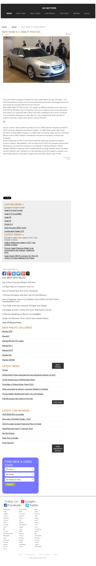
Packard (21, 538)
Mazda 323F (7, 331)
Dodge (37, 518)
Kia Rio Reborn (8, 433)
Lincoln (5, 531)
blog (87, 13)
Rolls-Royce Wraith (10, 438)
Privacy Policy (31, 554)
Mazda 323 (6, 355)
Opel (4, 538)
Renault (5, 542)
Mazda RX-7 (7, 346)
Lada (20, 529)
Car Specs (50, 13)
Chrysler (37, 513)
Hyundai (5, 524)
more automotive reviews (57, 448)
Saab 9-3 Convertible (13, 214)
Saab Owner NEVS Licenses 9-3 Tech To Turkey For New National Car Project (21, 257)
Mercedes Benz (8, 533)
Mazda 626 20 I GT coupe (13, 341)
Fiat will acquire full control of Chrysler (17, 399)
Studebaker (22, 544)
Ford (36, 520)
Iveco (5, 527)
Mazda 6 (5, 336)
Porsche (37, 540)
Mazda (37, 531)
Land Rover (38, 529)
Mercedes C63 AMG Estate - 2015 (16, 419)
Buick (36, 511)
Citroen (5, 516)
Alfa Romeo (6, 509)
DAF (36, 516)
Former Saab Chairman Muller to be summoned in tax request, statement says (19, 250)
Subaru (37, 544)
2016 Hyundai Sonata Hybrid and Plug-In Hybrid (21, 424)
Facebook (14, 505)
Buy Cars (21, 13)
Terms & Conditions (44, 554)
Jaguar (21, 527)
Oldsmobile (38, 535)
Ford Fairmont (8, 443)
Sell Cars (35, 13)
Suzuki (5, 546)
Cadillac (5, 513)
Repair (76, 13)
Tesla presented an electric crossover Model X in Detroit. (25, 389)
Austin (5, 511)
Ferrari (5, 520)
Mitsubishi (6, 535)
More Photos (58, 366)
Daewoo (21, 516)
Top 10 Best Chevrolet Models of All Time (19, 282)
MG (36, 533)
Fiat (20, 520)
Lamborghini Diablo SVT (14, 231)
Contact (20, 554)
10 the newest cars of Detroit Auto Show (18, 380)
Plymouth (6, 540)
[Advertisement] (41, 90)
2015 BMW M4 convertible (13, 414)
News (9, 13)
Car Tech (64, 13)
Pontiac (21, 540)
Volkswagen (38, 546)
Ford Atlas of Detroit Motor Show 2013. (18, 384)
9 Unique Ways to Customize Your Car (18, 287)
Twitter (33, 505)
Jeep (36, 527)
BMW (20, 511)
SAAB (20, 542)
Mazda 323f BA (8, 360)
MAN (20, 531)
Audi (36, 509)
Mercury (21, 533)
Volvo (5, 549)
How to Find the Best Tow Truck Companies (20, 291)
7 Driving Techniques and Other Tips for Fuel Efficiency (24, 295)
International (22, 524)
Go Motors (49, 8)
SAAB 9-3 (8, 224)
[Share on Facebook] (4, 273)
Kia (4, 529)
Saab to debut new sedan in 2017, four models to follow (20, 244)
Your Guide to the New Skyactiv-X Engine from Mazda (24, 306)
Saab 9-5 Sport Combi (13, 210)
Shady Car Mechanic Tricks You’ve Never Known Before (25, 318)
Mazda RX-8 (7, 350)
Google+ (30, 501)
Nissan (21, 535)
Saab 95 (7, 217)
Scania (37, 542)
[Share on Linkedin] (14, 273)
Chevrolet (22, 513)
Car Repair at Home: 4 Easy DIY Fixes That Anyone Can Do (27, 310)
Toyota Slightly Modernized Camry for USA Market (22, 394)
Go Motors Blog (14, 277)
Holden (21, 522)
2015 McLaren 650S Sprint (15, 228)
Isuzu (36, 524)
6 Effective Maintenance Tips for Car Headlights (21, 314)
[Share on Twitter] (18, 273)
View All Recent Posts (11, 323)
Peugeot (37, 538)
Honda (37, 522)
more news (57, 402)
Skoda (5, 544)
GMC (5, 522)
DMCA (56, 554)
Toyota (5, 370)
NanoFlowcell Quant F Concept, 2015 (17, 429)
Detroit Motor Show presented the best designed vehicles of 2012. (29, 375)
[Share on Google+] (9, 273)
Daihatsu (6, 518)
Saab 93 (7, 221)
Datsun (21, 518)
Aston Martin (23, 509)
